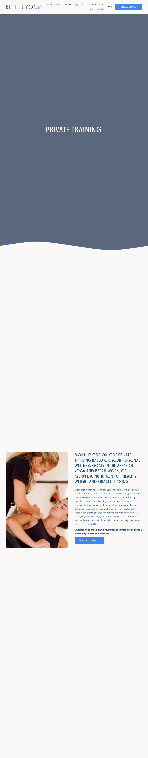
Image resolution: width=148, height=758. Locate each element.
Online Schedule (88, 4)
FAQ (76, 4)
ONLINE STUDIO (128, 6)
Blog (92, 9)
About (58, 4)
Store (101, 4)
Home (49, 4)
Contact (100, 9)
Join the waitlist (89, 540)
